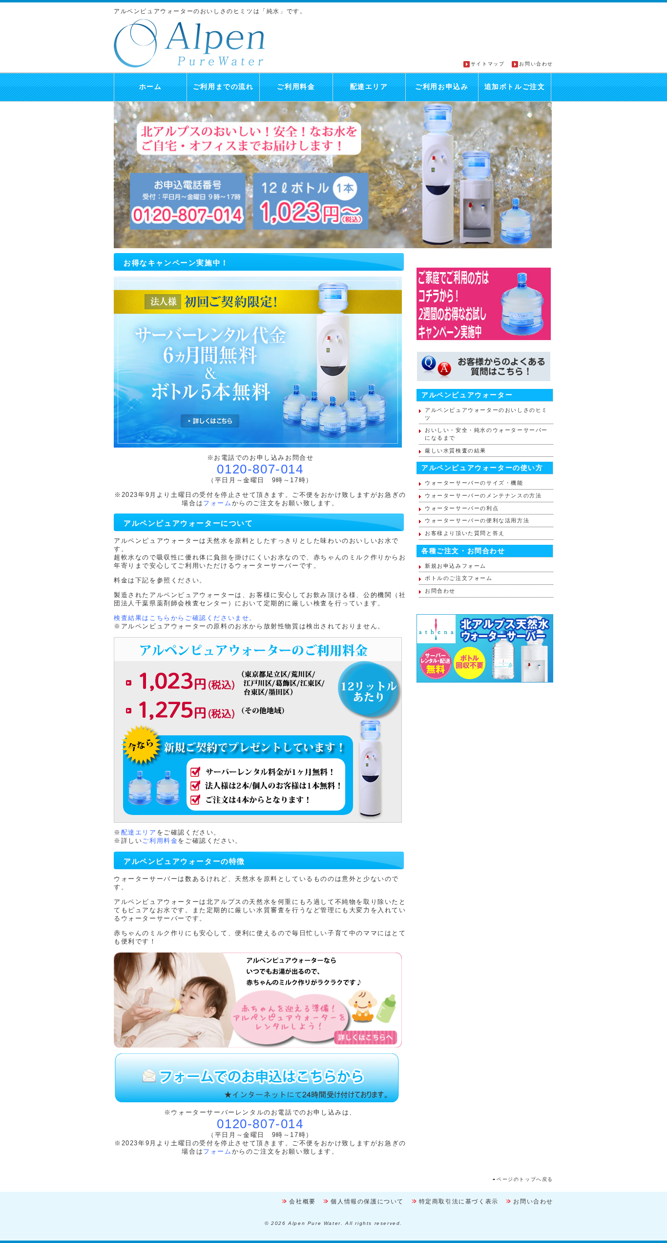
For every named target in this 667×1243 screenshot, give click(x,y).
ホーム (150, 86)
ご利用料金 (296, 86)
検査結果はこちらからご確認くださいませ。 (185, 618)
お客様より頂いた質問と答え (465, 533)
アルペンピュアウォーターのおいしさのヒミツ (486, 414)
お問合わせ (440, 591)
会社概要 (302, 1201)
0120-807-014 (260, 469)
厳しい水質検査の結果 (455, 450)
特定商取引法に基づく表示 (459, 1201)
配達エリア (369, 86)
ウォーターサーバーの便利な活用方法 (477, 520)
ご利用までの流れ (223, 86)
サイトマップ (488, 63)
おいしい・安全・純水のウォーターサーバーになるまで (486, 434)
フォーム (217, 503)
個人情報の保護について (367, 1201)
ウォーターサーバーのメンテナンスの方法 (483, 495)
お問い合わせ (536, 63)
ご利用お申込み (441, 86)
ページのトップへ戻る (525, 1179)
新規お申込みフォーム (455, 566)
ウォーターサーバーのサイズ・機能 (474, 483)
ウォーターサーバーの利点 (462, 508)
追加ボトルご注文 (514, 86)
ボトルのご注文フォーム (459, 578)
